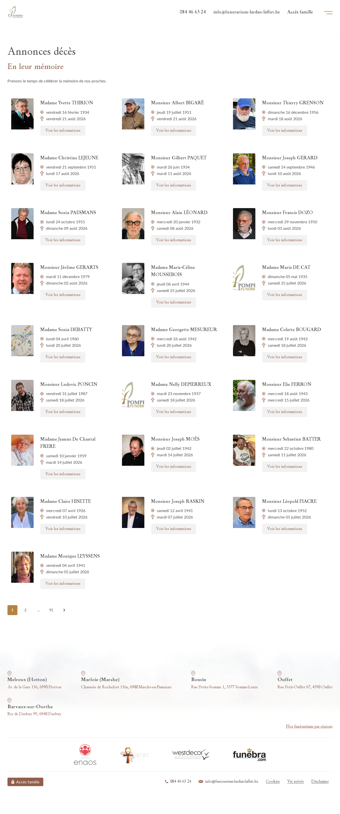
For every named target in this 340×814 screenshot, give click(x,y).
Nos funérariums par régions (309, 726)
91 (51, 610)
